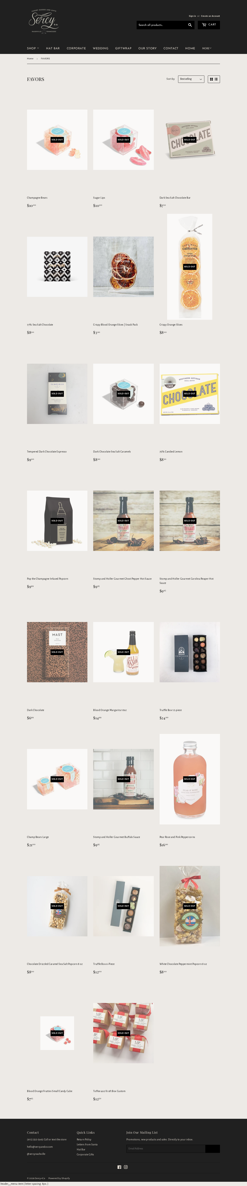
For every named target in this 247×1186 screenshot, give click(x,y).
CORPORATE (76, 48)
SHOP (32, 48)
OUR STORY (147, 48)
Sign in (192, 16)
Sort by (171, 79)
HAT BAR (53, 48)
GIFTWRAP (123, 48)
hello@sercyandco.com (40, 1147)
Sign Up (212, 1149)
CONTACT (170, 48)
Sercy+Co (40, 1178)
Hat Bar (81, 1149)
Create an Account (210, 16)
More (205, 48)
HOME (190, 48)
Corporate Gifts (85, 1154)
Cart (212, 24)
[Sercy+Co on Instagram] (126, 1168)
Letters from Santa (87, 1144)
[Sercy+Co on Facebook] (119, 1168)
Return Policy (84, 1139)
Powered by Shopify (59, 1178)
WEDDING (100, 48)
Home (30, 58)
